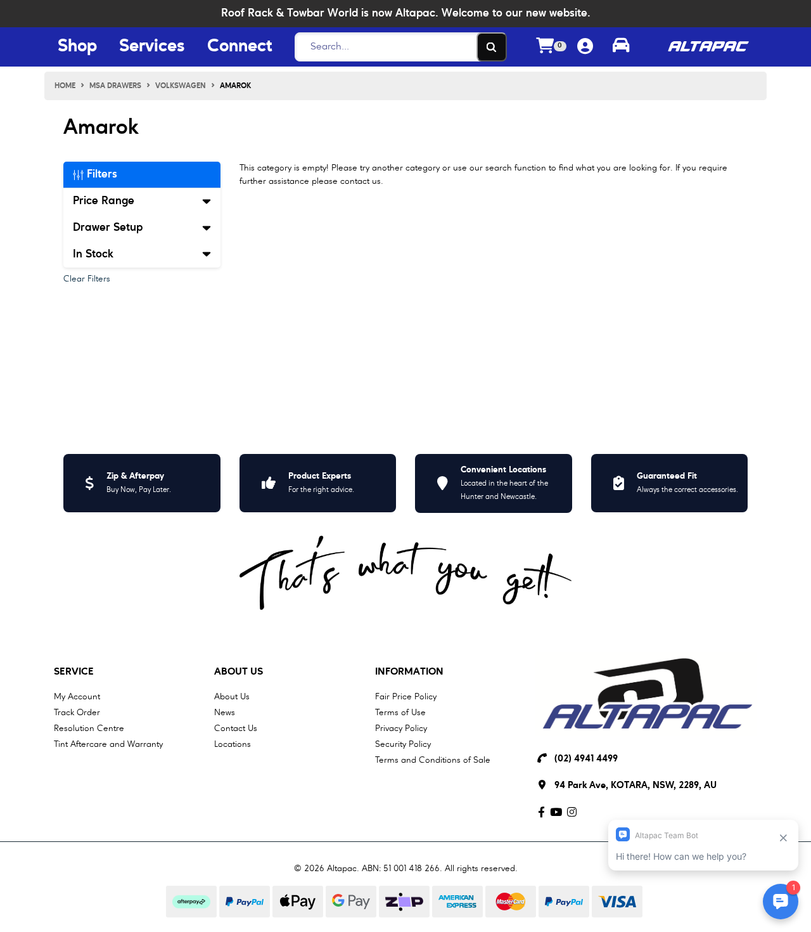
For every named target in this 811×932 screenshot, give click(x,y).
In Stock (93, 254)
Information (409, 672)
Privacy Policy (401, 728)
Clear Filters (86, 279)
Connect (239, 47)
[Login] (585, 47)
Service (74, 672)
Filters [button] (100, 174)
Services (152, 47)
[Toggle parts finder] (621, 47)
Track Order (77, 712)
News (224, 712)
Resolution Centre (89, 728)
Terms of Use (400, 712)
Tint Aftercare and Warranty (108, 744)
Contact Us (235, 728)
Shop (77, 47)
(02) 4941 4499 (586, 759)
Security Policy (403, 744)
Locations (232, 744)
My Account (77, 696)
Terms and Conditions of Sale (432, 760)
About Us (238, 672)
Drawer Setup (108, 227)
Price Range (103, 201)
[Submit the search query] (491, 46)
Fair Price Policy (406, 696)
